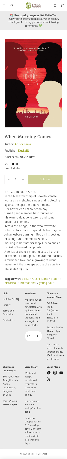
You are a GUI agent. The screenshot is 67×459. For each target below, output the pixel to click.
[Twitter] (49, 379)
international (27, 283)
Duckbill (23, 151)
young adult (46, 283)
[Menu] (4, 5)
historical (10, 283)
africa (25, 279)
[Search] (12, 5)
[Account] (55, 5)
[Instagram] (55, 373)
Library (7, 304)
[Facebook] (49, 373)
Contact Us (8, 320)
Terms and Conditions (9, 312)
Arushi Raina (23, 144)
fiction (55, 279)
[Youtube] (61, 373)
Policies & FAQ (11, 299)
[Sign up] (37, 336)
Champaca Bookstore (37, 453)
